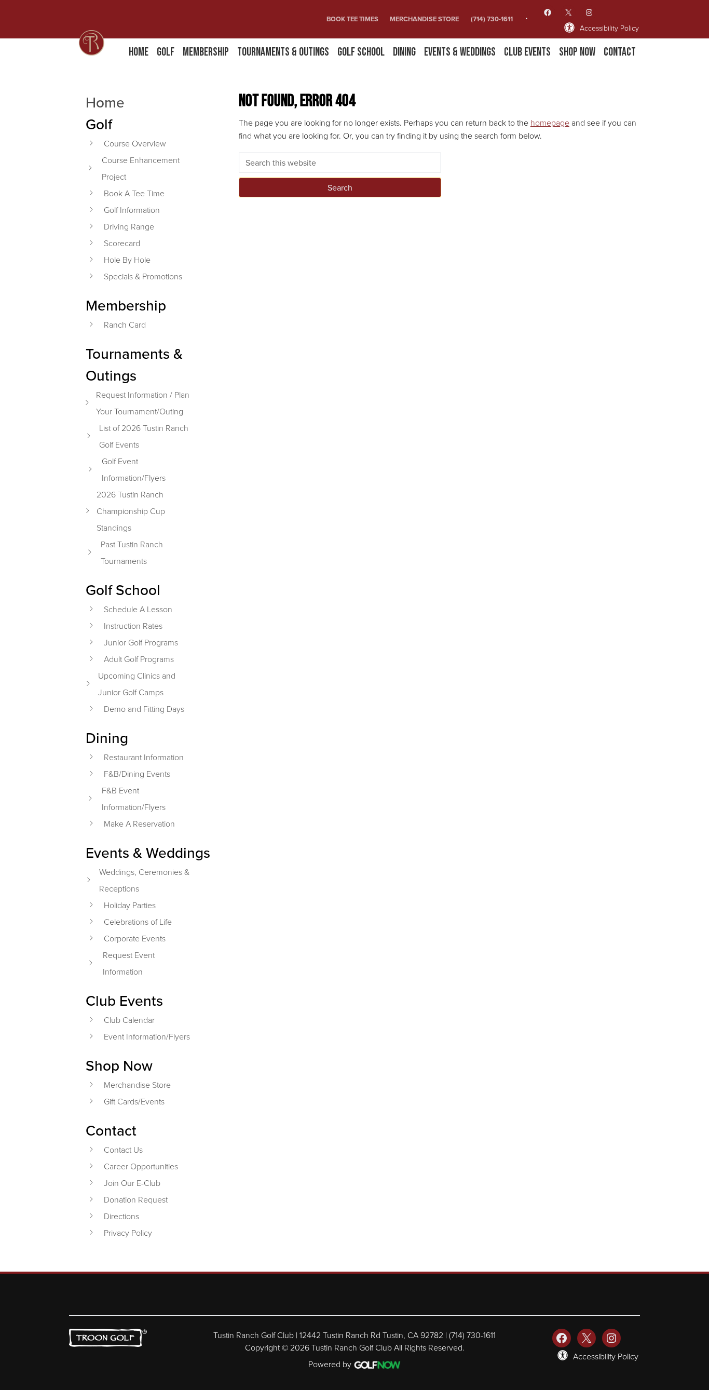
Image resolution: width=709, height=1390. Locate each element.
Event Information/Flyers (147, 1036)
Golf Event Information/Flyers (134, 469)
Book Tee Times (352, 19)
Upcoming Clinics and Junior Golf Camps (136, 684)
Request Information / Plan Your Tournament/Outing (142, 403)
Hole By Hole (127, 259)
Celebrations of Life (138, 921)
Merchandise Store (424, 19)
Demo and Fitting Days (144, 708)
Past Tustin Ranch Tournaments (132, 552)
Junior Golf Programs (141, 642)
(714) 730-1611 (492, 19)
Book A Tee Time (134, 193)
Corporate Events (135, 938)
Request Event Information (129, 963)
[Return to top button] (695, 1259)
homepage (549, 122)
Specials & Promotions (143, 276)
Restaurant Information (144, 757)
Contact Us (123, 1149)
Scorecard (122, 243)
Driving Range (129, 226)
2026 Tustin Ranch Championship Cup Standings (131, 511)
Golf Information (132, 209)
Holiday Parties (130, 905)
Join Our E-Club (132, 1183)
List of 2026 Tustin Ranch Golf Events (143, 436)
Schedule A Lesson (138, 609)
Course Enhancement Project (141, 168)
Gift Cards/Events (134, 1101)
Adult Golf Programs (139, 659)
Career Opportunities (141, 1166)
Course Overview (135, 143)
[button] (166, 52)
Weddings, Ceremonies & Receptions (144, 880)
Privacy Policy (128, 1232)
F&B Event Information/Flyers (134, 799)
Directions (121, 1216)
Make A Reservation (139, 823)
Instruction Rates (133, 625)
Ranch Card (125, 324)
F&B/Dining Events (137, 773)
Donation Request (136, 1199)
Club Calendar (129, 1019)
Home (105, 102)
